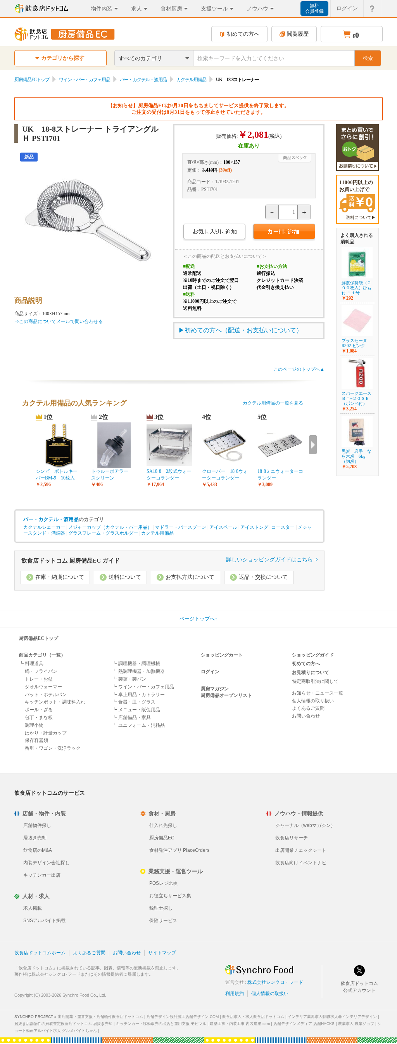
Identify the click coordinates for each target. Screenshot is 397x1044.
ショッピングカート (222, 655)
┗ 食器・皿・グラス (133, 702)
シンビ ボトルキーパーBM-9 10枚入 (57, 475)
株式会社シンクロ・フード (275, 982)
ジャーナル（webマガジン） (305, 825)
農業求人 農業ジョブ (356, 1023)
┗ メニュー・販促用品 (136, 709)
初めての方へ (243, 34)
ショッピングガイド (313, 655)
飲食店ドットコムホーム (40, 952)
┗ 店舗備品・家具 (131, 717)
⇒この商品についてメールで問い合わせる (58, 321)
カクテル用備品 (191, 79)
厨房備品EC (161, 838)
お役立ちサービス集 (170, 895)
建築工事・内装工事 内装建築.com (240, 1023)
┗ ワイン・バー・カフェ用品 (143, 687)
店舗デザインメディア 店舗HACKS (304, 1023)
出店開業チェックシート (300, 850)
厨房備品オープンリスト (226, 695)
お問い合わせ (306, 716)
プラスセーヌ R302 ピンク (356, 343)
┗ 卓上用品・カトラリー (138, 694)
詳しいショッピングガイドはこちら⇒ (272, 560)
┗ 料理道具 (31, 663)
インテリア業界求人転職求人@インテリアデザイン (332, 1016)
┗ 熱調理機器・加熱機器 (138, 671)
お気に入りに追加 (214, 232)
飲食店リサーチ (291, 838)
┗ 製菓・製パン (129, 679)
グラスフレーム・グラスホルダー (103, 533)
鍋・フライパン (41, 671)
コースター (283, 527)
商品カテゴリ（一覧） (42, 655)
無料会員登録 (314, 8)
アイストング (254, 527)
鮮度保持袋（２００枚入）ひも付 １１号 (356, 287)
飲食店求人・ (253, 1016)
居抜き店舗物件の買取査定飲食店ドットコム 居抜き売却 (63, 1023)
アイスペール (223, 527)
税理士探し (161, 908)
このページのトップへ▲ (299, 369)
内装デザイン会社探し (46, 862)
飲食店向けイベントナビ (300, 862)
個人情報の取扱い (269, 993)
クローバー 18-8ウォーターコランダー (225, 475)
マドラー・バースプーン (180, 527)
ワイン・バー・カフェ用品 (84, 79)
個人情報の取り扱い (313, 701)
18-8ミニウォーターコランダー (280, 475)
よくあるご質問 (308, 708)
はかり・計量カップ (46, 733)
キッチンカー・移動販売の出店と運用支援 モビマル (161, 1023)
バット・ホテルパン (46, 694)
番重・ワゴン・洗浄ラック (53, 748)
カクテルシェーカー (44, 527)
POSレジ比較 (163, 883)
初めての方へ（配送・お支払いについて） (243, 330)
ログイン (347, 8)
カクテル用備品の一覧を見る (273, 403)
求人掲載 (32, 908)
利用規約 (234, 993)
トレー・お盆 (39, 679)
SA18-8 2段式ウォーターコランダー (169, 475)
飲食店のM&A (37, 850)
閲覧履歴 (298, 34)
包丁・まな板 (39, 717)
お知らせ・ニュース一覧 (317, 693)
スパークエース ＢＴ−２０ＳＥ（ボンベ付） (356, 398)
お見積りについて (310, 672)
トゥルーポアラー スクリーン (112, 475)
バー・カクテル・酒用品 (143, 79)
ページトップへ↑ (198, 619)
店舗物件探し (37, 825)
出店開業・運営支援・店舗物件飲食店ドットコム (100, 1016)
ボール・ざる (39, 709)
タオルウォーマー (43, 687)
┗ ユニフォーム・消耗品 (138, 725)
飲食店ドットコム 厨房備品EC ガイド (70, 561)
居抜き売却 (35, 838)
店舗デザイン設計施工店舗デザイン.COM (183, 1016)
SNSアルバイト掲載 (44, 920)
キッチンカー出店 (41, 875)
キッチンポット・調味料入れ (55, 702)
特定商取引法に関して (315, 681)
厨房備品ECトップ (31, 79)
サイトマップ (162, 952)
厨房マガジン (215, 688)
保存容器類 (36, 740)
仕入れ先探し (163, 825)
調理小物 (34, 725)
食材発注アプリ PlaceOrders (179, 850)
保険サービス (163, 920)
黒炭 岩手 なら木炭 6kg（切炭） (356, 456)
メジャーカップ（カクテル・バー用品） (110, 527)
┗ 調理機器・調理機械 (136, 663)
